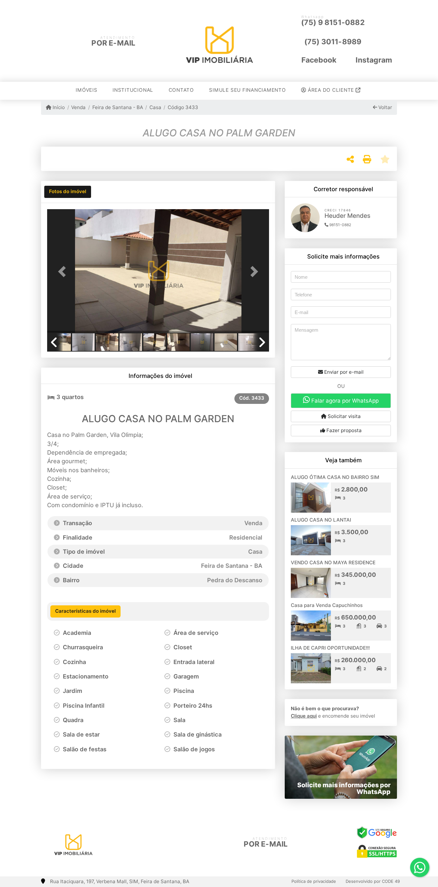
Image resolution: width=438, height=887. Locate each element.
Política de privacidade (313, 881)
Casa (155, 107)
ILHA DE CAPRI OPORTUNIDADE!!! (330, 648)
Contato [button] (181, 90)
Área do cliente (331, 90)
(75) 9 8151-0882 (333, 22)
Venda (78, 107)
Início (58, 107)
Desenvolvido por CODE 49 (373, 881)
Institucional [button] (133, 90)
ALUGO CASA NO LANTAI (321, 520)
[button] (63, 271)
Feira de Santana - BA (117, 107)
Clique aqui (304, 716)
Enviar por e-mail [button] (343, 372)
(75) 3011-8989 (333, 41)
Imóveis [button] (86, 90)
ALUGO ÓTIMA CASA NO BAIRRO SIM (335, 477)
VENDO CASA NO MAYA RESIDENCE (333, 562)
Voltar (384, 107)
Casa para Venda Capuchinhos (327, 605)
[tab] (67, 192)
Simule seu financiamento (247, 90)
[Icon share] (143, 842)
